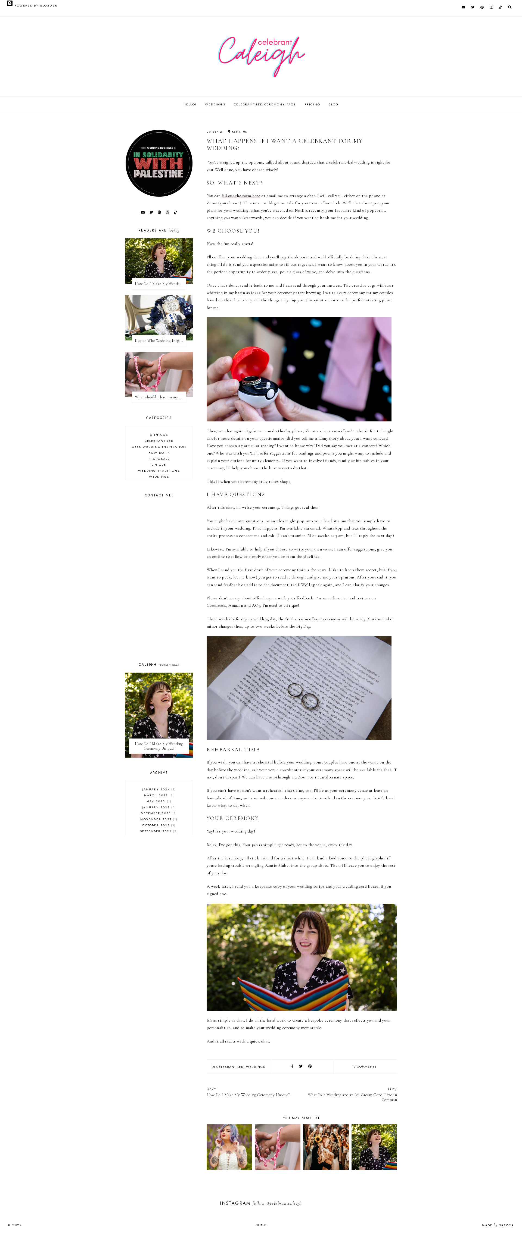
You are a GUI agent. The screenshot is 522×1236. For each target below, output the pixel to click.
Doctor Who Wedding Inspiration (160, 340)
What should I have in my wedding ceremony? (160, 397)
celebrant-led (229, 1067)
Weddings (215, 104)
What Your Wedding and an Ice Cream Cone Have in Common (352, 1094)
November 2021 (158, 819)
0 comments (365, 1066)
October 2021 (158, 825)
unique (159, 464)
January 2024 (158, 789)
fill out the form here (241, 195)
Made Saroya (498, 1225)
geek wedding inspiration (159, 447)
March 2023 (158, 795)
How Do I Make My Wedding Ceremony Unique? (248, 1092)
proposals (159, 458)
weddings (255, 1067)
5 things (159, 435)
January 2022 (158, 807)
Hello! (190, 104)
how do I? (159, 452)
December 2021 (158, 813)
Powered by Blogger (35, 5)
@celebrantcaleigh (284, 1203)
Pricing (312, 104)
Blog (333, 104)
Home (261, 1225)
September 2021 (158, 831)
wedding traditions (159, 470)
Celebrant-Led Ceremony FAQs (265, 104)
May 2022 (158, 801)
